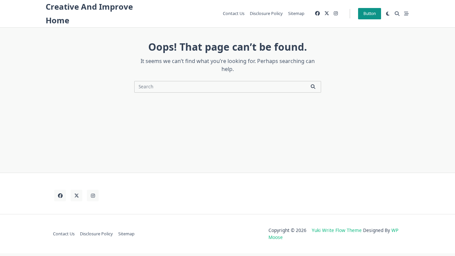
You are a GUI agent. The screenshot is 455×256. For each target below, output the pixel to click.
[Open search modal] (397, 14)
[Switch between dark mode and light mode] (388, 14)
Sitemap (296, 13)
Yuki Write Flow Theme (337, 230)
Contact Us (233, 13)
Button (369, 13)
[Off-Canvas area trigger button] (406, 14)
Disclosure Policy (266, 13)
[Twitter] (326, 13)
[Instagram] (336, 13)
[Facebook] (317, 13)
